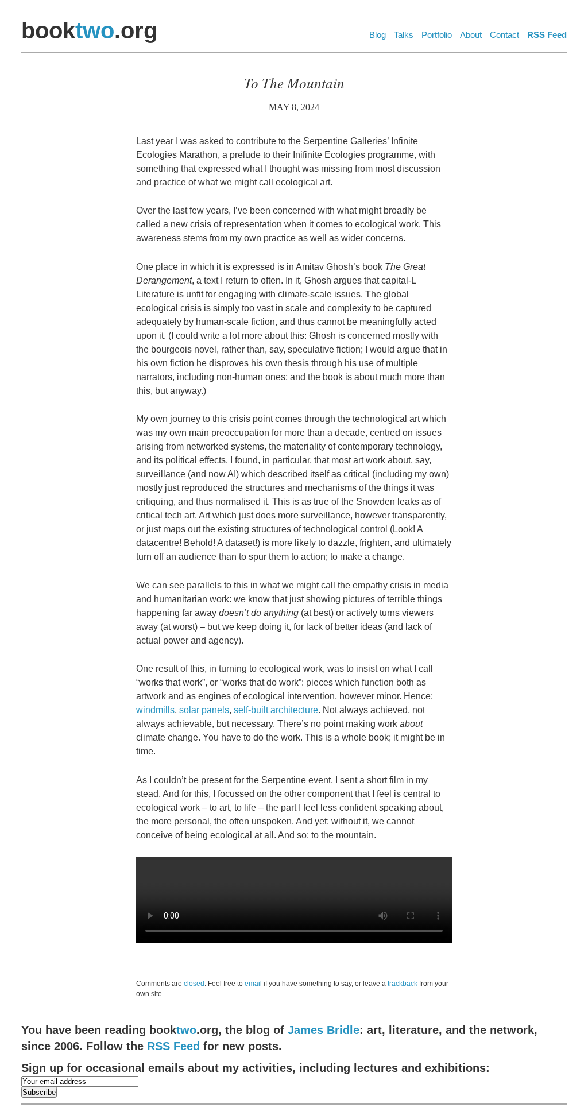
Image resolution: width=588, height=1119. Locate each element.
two (94, 30)
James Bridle (323, 1030)
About (471, 35)
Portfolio (436, 35)
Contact (504, 35)
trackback (402, 983)
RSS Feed (547, 35)
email (253, 983)
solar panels (204, 710)
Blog (377, 35)
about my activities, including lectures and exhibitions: (255, 1068)
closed (194, 983)
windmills (155, 710)
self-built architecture (276, 710)
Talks (403, 35)
